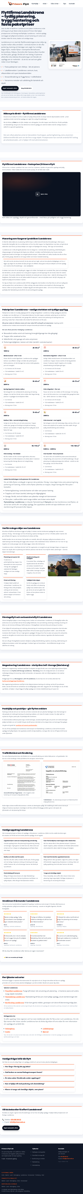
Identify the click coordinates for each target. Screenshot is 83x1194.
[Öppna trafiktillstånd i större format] (61, 780)
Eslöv (3, 1175)
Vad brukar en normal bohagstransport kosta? (23, 1072)
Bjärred (45, 1032)
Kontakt (72, 4)
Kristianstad (31, 1175)
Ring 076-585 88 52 (26, 88)
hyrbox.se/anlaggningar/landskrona (13, 681)
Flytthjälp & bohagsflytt (38, 1152)
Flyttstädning (35, 1162)
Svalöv (7, 1032)
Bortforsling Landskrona (14, 1003)
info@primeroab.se (17, 1122)
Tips (64, 4)
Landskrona (24, 1175)
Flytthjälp (35, 4)
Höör (43, 1175)
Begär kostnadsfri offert (10, 88)
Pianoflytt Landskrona (13, 991)
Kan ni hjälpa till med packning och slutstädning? (24, 1084)
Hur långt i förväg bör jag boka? (17, 1067)
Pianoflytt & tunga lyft (38, 1155)
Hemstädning (36, 1165)
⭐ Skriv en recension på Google (13, 957)
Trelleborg (38, 1175)
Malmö (7, 1175)
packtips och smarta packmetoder (26, 725)
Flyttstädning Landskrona (15, 997)
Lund (11, 1175)
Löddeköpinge (48, 1029)
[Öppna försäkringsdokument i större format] (21, 776)
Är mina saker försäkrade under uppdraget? (22, 1078)
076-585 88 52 (16, 1120)
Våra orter (55, 4)
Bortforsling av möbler (38, 1158)
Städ (44, 4)
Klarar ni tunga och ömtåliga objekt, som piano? (24, 1089)
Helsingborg (10, 1029)
